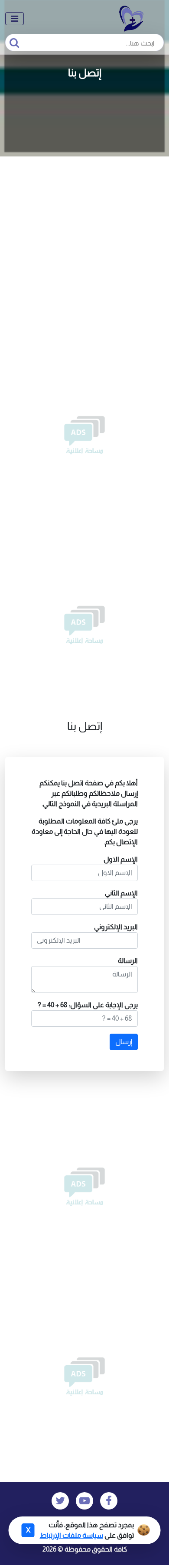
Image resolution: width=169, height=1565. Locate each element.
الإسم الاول (121, 859)
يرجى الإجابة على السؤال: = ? (87, 1005)
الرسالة (128, 960)
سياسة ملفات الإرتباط (71, 1535)
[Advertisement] (84, 245)
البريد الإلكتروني (116, 927)
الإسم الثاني (121, 893)
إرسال (123, 1041)
